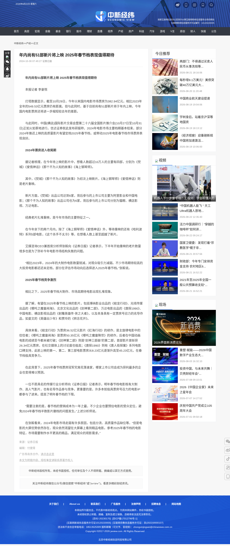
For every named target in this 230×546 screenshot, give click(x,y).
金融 (47, 31)
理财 (89, 31)
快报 (203, 31)
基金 (58, 31)
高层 (26, 31)
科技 (141, 31)
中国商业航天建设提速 (195, 98)
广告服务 (115, 504)
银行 (68, 31)
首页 (16, 31)
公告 (213, 31)
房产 (131, 31)
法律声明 (136, 504)
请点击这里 (47, 454)
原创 (182, 31)
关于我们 (54, 504)
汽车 (152, 31)
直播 (99, 31)
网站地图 (176, 504)
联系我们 (95, 504)
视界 (110, 31)
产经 (120, 31)
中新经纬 (18, 43)
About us (74, 504)
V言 (172, 31)
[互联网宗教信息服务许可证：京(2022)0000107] (137, 522)
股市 (78, 31)
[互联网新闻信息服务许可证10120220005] (89, 522)
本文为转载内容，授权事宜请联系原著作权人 (46, 460)
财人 (192, 31)
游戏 (162, 31)
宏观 (37, 31)
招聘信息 (156, 504)
